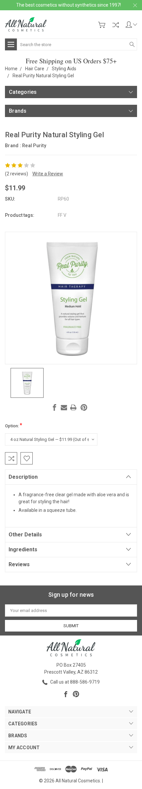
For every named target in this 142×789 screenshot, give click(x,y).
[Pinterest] (84, 407)
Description (23, 477)
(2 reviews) (16, 173)
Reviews (19, 564)
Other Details (25, 534)
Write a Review (47, 173)
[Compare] (115, 25)
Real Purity (34, 145)
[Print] (73, 407)
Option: (13, 425)
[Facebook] (54, 407)
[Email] (64, 407)
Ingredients (23, 549)
